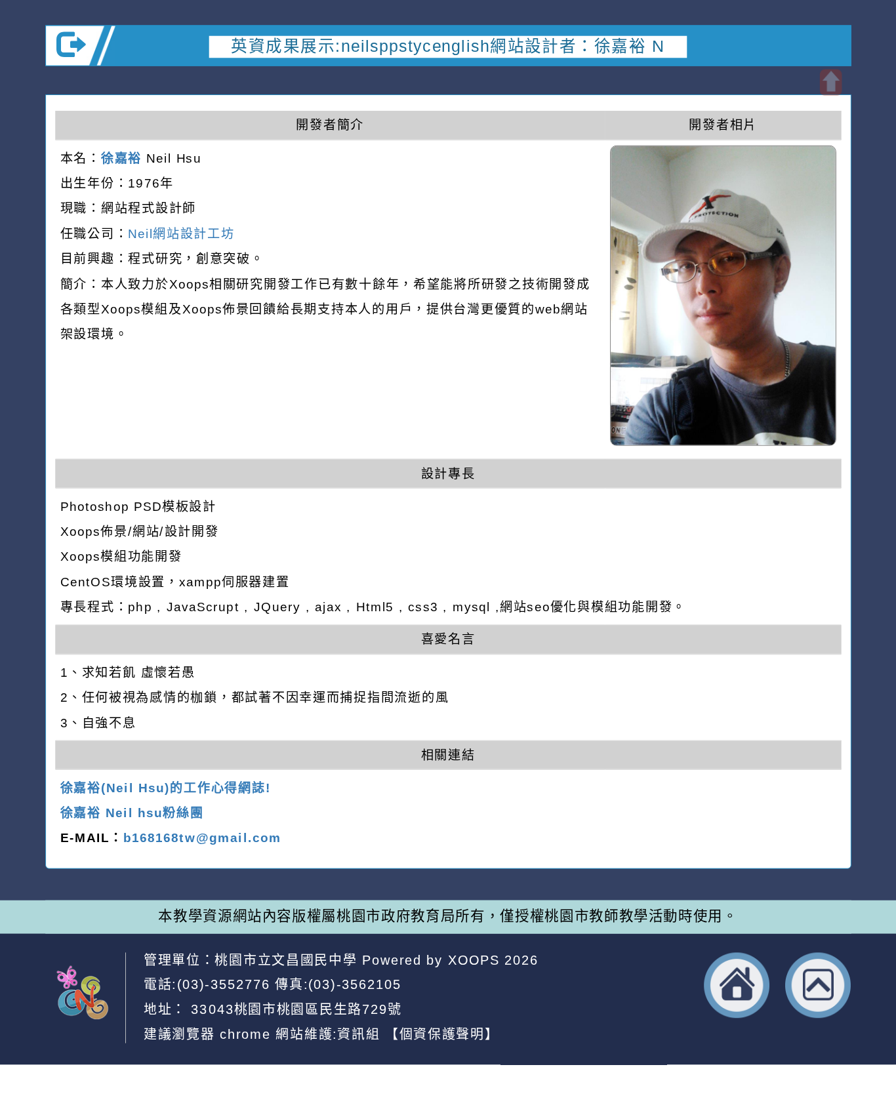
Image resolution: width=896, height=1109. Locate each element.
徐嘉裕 (121, 158)
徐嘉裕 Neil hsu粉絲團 (132, 813)
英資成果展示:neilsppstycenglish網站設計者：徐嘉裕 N (447, 46)
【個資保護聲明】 (442, 1034)
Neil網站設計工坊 (181, 233)
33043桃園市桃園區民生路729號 (294, 1009)
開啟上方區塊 (830, 83)
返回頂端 (818, 985)
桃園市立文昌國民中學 (285, 959)
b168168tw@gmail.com (202, 838)
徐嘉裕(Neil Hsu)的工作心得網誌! (165, 788)
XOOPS (474, 959)
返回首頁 (737, 985)
